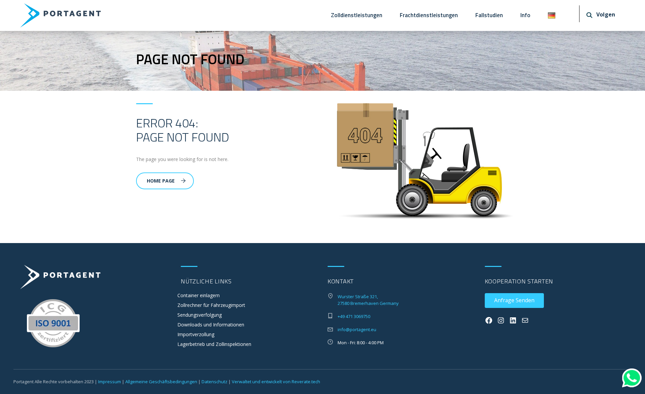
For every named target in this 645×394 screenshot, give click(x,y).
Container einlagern (198, 295)
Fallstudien (489, 15)
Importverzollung (195, 334)
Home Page (161, 181)
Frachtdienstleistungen (429, 15)
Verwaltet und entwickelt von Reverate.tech (276, 382)
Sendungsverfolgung (199, 315)
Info (525, 15)
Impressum (109, 382)
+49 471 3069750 (354, 316)
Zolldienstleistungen (356, 15)
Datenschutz (214, 382)
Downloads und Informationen (210, 324)
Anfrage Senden (514, 300)
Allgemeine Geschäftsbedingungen (161, 382)
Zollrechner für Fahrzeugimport (211, 305)
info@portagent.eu (357, 329)
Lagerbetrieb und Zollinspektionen (214, 344)
